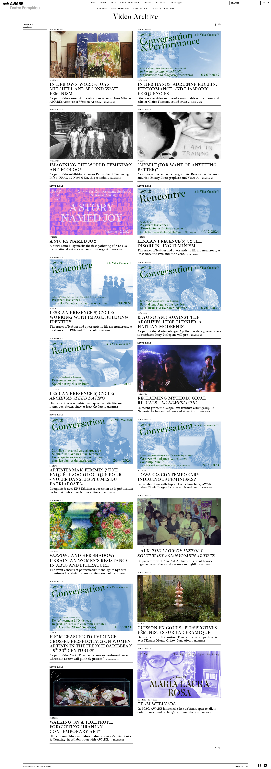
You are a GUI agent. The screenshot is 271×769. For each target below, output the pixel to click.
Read (113, 2)
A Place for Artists (163, 8)
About (92, 2)
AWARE (176, 2)
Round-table (27, 27)
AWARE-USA (161, 2)
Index (103, 2)
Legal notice (241, 766)
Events (148, 2)
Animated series (120, 8)
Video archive (141, 8)
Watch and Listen (130, 2)
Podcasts (102, 8)
